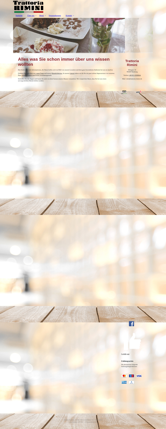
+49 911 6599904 (135, 75)
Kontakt (69, 16)
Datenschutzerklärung (85, 420)
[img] (83, 6)
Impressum (71, 420)
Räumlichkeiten (57, 73)
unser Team (40, 73)
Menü (41, 16)
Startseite (19, 16)
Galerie (72, 73)
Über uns (30, 16)
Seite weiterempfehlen (97, 420)
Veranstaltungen (55, 16)
